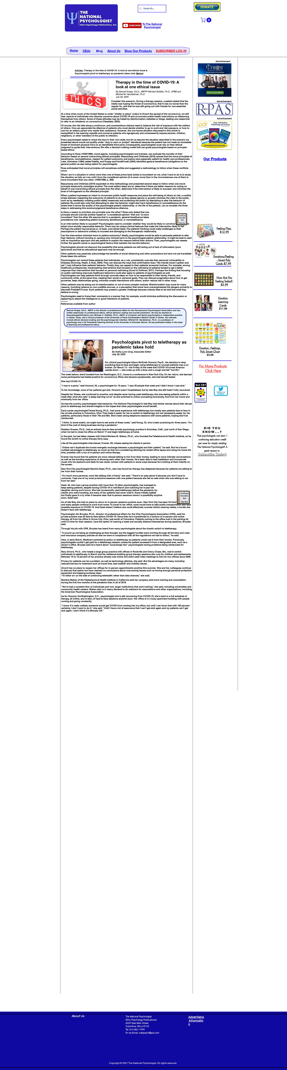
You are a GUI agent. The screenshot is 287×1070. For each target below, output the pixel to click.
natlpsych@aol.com (149, 1032)
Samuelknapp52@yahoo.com (79, 315)
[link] (206, 20)
